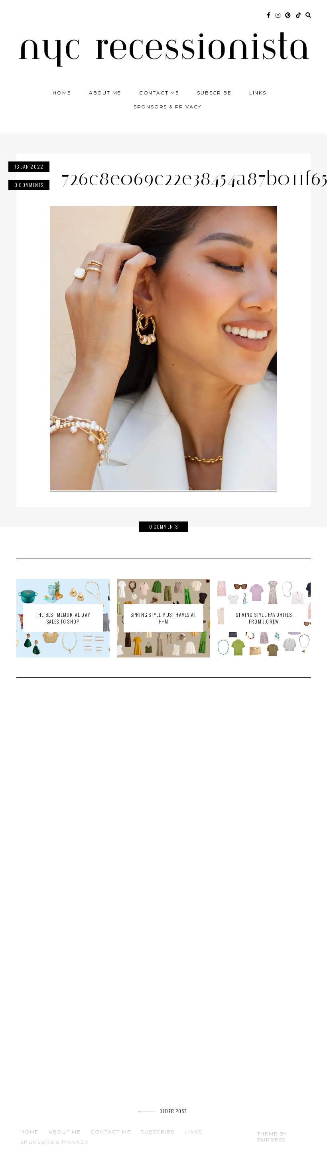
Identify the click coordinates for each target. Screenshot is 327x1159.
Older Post (173, 1111)
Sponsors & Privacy (167, 107)
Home (62, 93)
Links (257, 93)
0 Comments (28, 184)
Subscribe (214, 93)
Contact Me (159, 93)
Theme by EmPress (272, 1137)
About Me (105, 93)
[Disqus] (163, 797)
